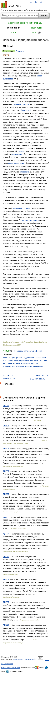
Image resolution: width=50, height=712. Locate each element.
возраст (21, 151)
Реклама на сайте (30, 659)
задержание (28, 357)
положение (17, 154)
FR (46, 2)
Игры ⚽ (36, 32)
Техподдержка (18, 659)
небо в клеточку (23, 363)
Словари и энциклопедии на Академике (24, 10)
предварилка (9, 366)
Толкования (13, 28)
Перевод (20, 51)
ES (41, 2)
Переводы (36, 28)
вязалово (7, 357)
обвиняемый (26, 110)
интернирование (21, 360)
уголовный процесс (21, 208)
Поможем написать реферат (28, 351)
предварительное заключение (29, 366)
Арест (6, 406)
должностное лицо (30, 220)
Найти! (44, 15)
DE (36, 2)
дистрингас (17, 357)
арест (5, 517)
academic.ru (11, 4)
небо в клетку (9, 363)
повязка (34, 363)
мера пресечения (16, 163)
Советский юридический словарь (25, 23)
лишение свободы (21, 104)
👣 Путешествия (7, 663)
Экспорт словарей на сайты (10, 667)
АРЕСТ (6, 425)
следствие (24, 172)
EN (30, 2)
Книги (14, 32)
